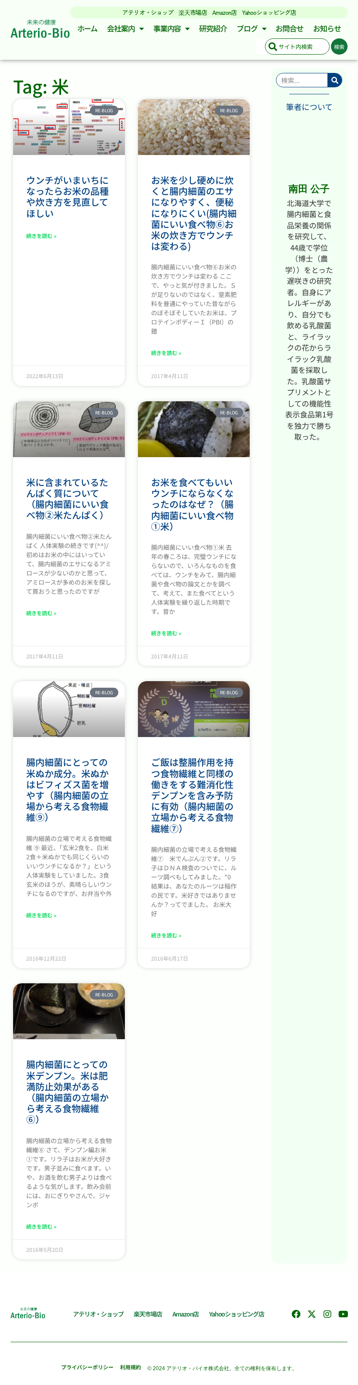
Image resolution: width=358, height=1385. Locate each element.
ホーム (87, 28)
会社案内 (121, 28)
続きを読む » (41, 235)
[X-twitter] (311, 1314)
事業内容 (167, 28)
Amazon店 (224, 12)
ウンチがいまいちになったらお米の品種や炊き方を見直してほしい (67, 196)
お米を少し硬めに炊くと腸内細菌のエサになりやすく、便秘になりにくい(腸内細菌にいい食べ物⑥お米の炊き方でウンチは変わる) (194, 212)
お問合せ (289, 28)
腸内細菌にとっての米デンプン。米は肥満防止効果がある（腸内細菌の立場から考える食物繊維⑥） (67, 1092)
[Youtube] (343, 1314)
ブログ (247, 28)
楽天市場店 (193, 12)
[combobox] (297, 46)
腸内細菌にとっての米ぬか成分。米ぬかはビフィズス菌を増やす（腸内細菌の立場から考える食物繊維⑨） (67, 789)
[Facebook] (296, 1314)
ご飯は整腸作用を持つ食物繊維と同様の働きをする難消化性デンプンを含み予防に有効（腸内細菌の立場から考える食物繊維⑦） (192, 794)
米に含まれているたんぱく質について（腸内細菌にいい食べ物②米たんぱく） (67, 498)
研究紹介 (213, 28)
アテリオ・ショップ (147, 12)
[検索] (334, 80)
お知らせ (327, 28)
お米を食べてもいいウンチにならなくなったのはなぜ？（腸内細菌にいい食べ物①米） (192, 504)
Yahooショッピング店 (269, 12)
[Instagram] (327, 1314)
